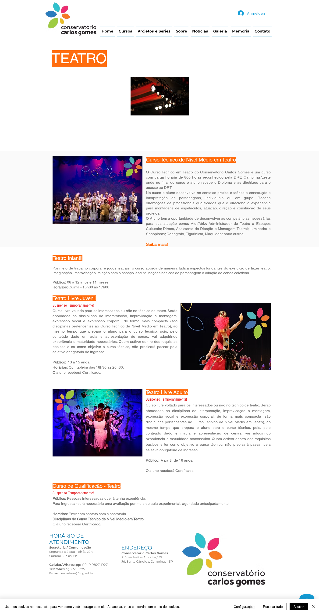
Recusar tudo (273, 606)
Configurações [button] (244, 606)
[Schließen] (313, 606)
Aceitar (299, 606)
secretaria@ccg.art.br (77, 573)
